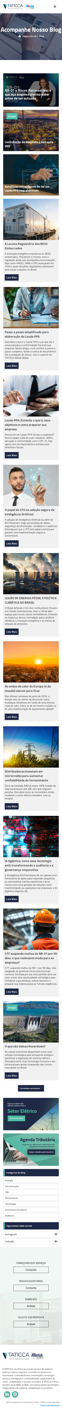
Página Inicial (29, 36)
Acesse (31, 1306)
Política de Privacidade (50, 1405)
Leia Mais (11, 277)
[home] (19, 6)
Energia (12, 116)
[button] (55, 6)
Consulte (31, 1270)
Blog (41, 36)
